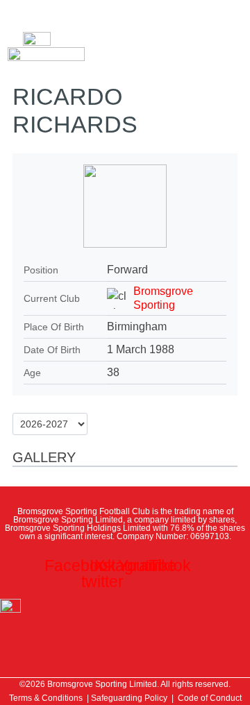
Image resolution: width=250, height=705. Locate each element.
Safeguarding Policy (129, 698)
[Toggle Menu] (26, 14)
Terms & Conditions (46, 698)
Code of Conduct (210, 698)
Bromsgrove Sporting (163, 298)
